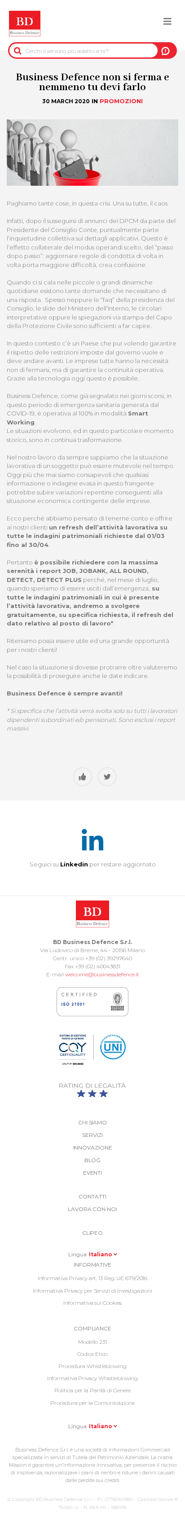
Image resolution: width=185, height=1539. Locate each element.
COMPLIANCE (92, 1328)
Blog (92, 1160)
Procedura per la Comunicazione (92, 1402)
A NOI (165, 50)
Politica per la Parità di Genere (92, 1390)
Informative (92, 1264)
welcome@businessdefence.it (102, 974)
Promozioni (121, 101)
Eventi (92, 1172)
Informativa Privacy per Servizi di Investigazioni (92, 1290)
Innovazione (92, 1147)
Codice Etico (92, 1354)
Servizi (92, 1135)
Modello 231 (92, 1341)
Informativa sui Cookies (92, 1302)
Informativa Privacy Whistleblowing (92, 1378)
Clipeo (92, 1232)
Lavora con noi (92, 1209)
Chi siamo (92, 1122)
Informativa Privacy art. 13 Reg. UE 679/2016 (93, 1278)
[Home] (24, 24)
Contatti (92, 1196)
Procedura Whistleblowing (92, 1366)
